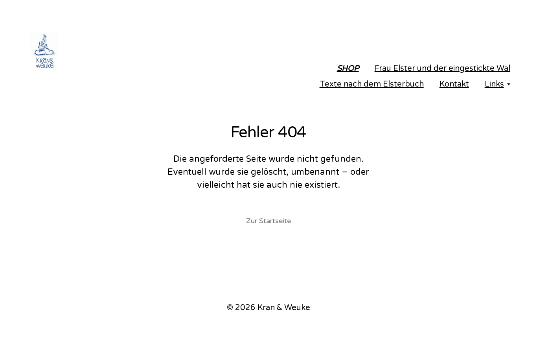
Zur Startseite (268, 220)
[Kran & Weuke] (97, 51)
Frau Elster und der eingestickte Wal (442, 68)
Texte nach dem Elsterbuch (372, 84)
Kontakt (454, 84)
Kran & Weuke (283, 307)
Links (494, 84)
